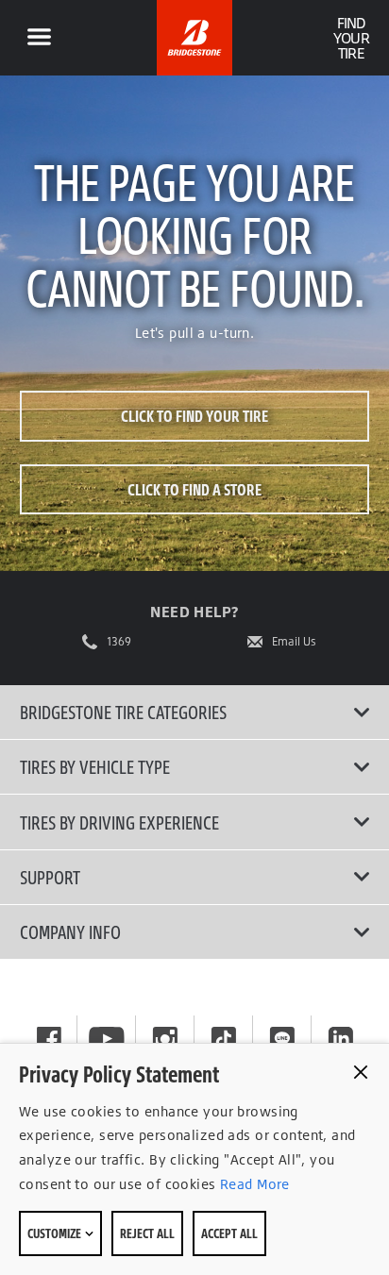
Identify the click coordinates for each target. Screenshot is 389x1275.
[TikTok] (223, 1039)
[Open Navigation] (38, 37)
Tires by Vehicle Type (95, 766)
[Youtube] (106, 1039)
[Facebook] (49, 1039)
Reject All (147, 1233)
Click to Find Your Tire (194, 416)
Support (50, 876)
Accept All (229, 1233)
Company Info (70, 931)
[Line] (282, 1039)
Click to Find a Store (194, 489)
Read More (253, 1184)
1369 (119, 641)
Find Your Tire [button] (350, 37)
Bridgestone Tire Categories (123, 711)
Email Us (294, 641)
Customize (55, 1233)
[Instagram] (165, 1039)
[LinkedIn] (341, 1039)
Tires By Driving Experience (119, 822)
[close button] (360, 1072)
